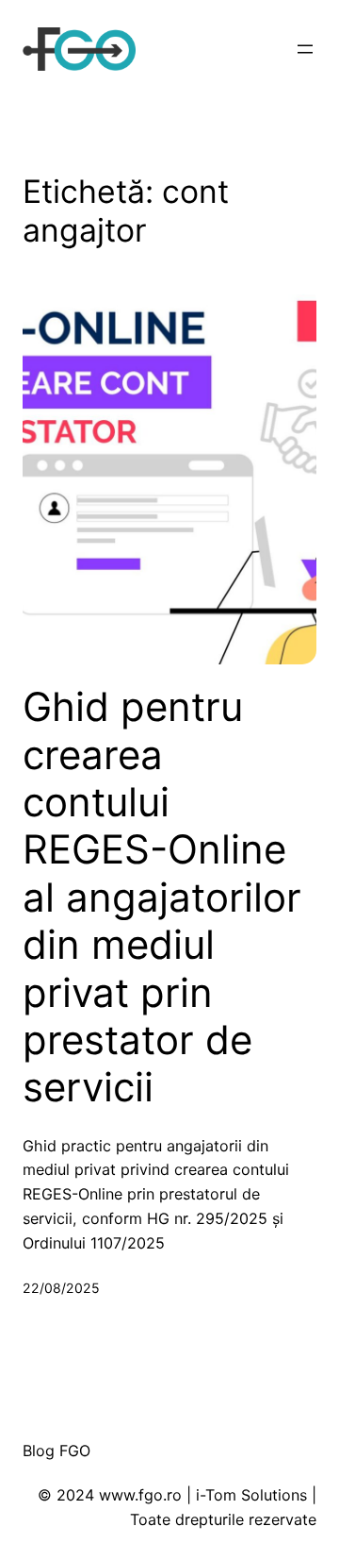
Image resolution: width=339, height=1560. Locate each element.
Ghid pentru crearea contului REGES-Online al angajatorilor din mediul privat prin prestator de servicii (162, 897)
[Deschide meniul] (305, 49)
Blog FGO (56, 1450)
